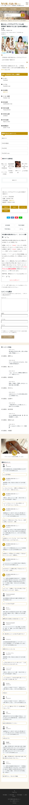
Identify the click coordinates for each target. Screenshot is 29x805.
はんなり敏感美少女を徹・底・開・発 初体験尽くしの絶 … (18, 416)
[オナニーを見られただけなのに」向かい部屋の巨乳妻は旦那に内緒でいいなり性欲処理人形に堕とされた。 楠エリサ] (4, 362)
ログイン (17, 801)
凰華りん (10, 356)
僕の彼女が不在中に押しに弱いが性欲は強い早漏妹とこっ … (18, 352)
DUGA (6, 210)
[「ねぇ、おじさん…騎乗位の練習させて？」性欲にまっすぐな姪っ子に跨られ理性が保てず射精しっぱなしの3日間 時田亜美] (4, 373)
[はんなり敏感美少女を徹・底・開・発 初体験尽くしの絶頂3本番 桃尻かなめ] (4, 416)
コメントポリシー (14, 280)
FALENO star (20, 32)
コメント (4, 297)
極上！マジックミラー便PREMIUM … (4, 166)
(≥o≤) (14, 245)
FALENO (4, 148)
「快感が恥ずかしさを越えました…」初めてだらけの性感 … (18, 405)
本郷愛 (10, 430)
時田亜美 (10, 377)
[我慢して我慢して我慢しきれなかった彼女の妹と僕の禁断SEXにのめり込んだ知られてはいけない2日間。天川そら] (4, 384)
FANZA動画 (13, 8)
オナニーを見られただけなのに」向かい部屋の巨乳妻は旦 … (18, 362)
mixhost (14, 803)
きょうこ (18, 168)
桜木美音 (10, 409)
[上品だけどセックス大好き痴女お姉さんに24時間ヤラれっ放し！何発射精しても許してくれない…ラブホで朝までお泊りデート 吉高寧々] (4, 394)
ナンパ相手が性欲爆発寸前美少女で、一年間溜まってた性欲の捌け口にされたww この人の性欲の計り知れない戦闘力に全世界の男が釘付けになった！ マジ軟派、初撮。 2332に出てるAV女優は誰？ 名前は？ (14, 581)
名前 (3, 313)
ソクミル (23, 207)
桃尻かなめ (11, 420)
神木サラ (4, 34)
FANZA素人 (24, 8)
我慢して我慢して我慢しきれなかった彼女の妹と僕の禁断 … (18, 384)
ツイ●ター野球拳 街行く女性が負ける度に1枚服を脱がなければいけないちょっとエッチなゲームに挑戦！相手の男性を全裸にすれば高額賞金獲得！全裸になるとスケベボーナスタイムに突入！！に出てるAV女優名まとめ (14, 749)
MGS (14, 207)
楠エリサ (10, 366)
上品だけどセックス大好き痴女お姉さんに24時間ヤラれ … (18, 394)
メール (3, 319)
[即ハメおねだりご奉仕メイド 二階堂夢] (4, 426)
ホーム (21, 229)
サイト (3, 325)
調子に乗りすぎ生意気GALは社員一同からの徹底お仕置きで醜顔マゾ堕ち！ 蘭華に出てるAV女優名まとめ (14, 613)
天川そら (10, 388)
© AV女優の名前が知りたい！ (14, 799)
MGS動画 (4, 8)
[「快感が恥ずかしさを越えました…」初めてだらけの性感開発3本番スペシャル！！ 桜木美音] (4, 405)
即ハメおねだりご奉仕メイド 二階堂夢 (18, 426)
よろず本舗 (25, 170)
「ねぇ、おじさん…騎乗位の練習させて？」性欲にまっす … (18, 373)
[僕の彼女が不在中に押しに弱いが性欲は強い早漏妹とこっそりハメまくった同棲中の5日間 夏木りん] (4, 352)
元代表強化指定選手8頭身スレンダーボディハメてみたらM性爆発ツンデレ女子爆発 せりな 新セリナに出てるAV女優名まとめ (14, 643)
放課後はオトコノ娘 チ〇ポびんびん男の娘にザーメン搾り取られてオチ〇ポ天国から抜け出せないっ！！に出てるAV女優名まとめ (14, 514)
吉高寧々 (10, 398)
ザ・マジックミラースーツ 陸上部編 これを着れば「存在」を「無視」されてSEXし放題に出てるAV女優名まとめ (14, 628)
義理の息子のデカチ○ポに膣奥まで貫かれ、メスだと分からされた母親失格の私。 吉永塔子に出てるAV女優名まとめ (14, 718)
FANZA (6, 207)
